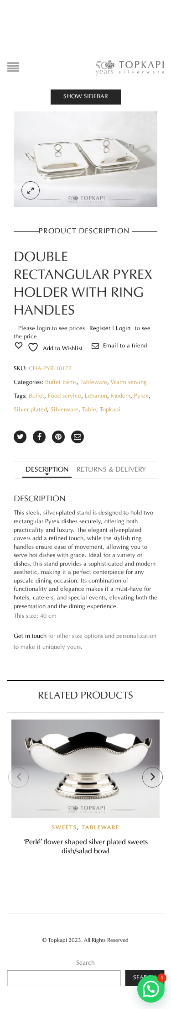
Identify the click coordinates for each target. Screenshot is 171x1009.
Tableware (93, 382)
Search (85, 963)
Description (47, 470)
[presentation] (18, 777)
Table (89, 410)
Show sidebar (85, 97)
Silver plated (30, 410)
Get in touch (30, 636)
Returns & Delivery (111, 470)
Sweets (64, 827)
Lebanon (96, 396)
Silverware (64, 410)
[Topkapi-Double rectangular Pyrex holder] (85, 159)
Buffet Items (61, 382)
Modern (120, 396)
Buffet (36, 396)
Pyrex (141, 396)
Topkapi (110, 410)
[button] (151, 989)
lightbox (30, 190)
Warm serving (129, 382)
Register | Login (109, 329)
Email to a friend (125, 346)
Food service (64, 396)
